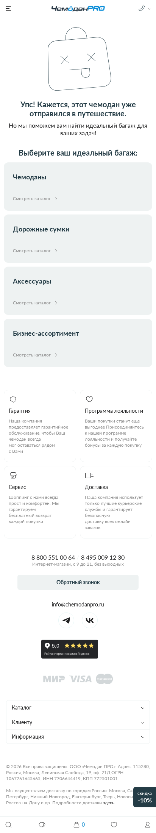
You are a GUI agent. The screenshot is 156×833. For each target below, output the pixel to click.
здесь (108, 802)
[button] (147, 825)
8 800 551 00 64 (53, 557)
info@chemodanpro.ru (78, 604)
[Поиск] (8, 825)
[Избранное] (114, 825)
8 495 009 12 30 (103, 557)
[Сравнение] (42, 825)
